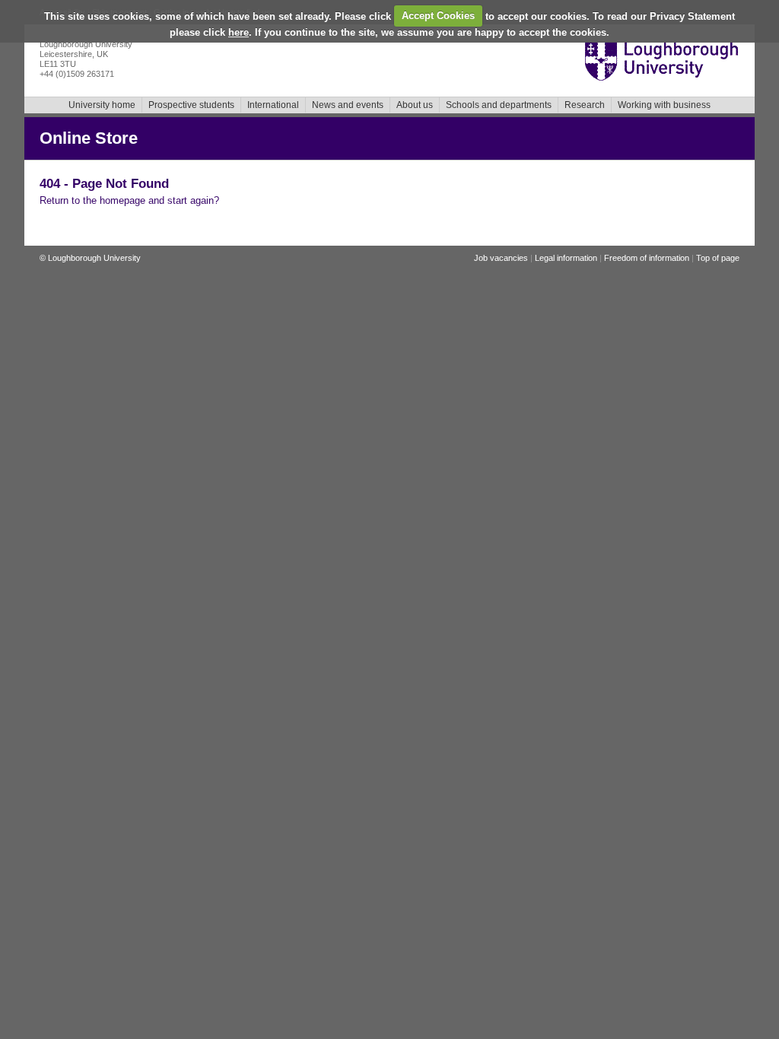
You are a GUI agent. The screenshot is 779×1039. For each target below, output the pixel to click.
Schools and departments (499, 105)
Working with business (664, 105)
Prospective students (191, 105)
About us (414, 105)
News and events (347, 105)
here (238, 32)
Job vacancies (501, 257)
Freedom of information (646, 257)
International (273, 105)
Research (584, 105)
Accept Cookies (438, 15)
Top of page (717, 257)
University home (101, 105)
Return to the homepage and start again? (129, 200)
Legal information (566, 257)
